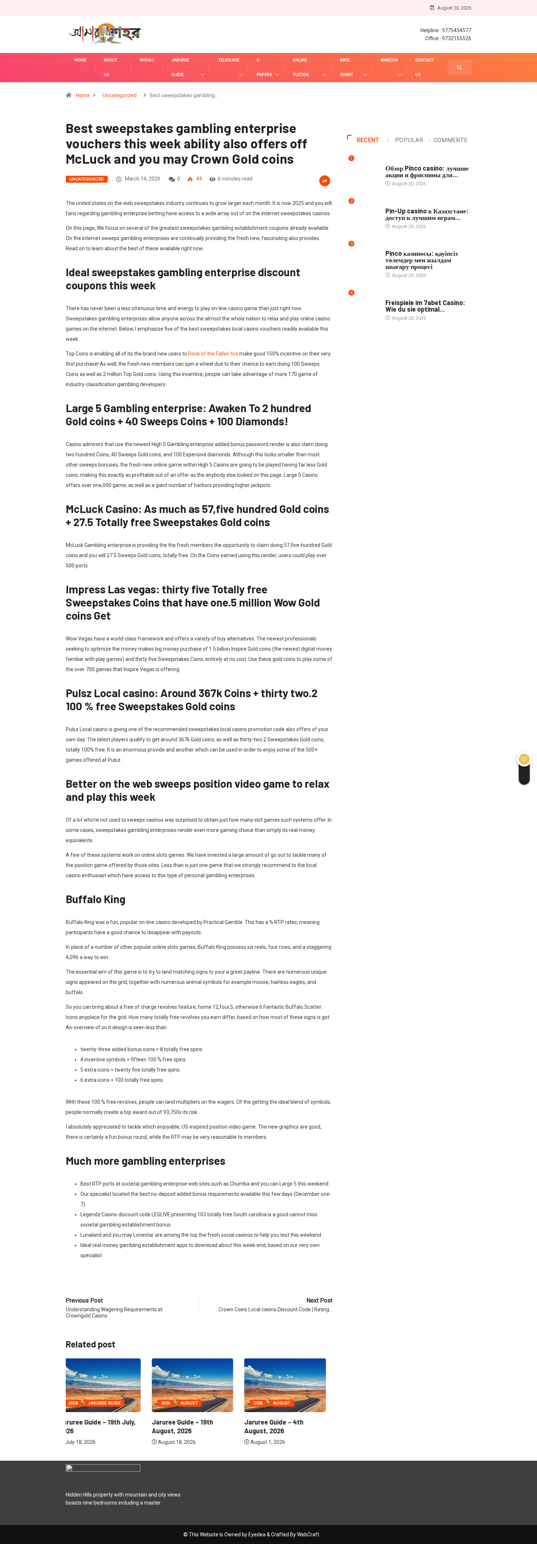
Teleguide (228, 60)
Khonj (147, 60)
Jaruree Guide (180, 67)
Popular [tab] (409, 140)
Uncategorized (120, 95)
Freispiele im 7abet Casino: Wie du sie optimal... (425, 305)
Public (393, 161)
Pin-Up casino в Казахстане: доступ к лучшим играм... (426, 214)
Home (80, 60)
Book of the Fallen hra (213, 354)
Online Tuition (301, 67)
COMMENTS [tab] (451, 140)
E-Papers (264, 67)
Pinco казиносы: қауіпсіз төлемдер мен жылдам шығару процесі (421, 259)
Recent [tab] (368, 140)
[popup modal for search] (459, 67)
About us (110, 67)
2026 (79, 1403)
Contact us (424, 67)
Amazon (389, 60)
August (103, 1403)
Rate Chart (346, 67)
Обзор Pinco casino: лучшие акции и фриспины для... (427, 171)
